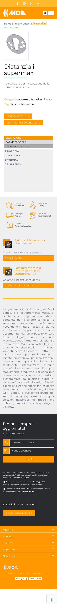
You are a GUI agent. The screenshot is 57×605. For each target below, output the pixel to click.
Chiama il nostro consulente (23, 123)
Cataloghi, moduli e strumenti (19, 513)
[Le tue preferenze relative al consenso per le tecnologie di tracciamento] (52, 600)
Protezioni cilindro (41, 99)
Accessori (23, 99)
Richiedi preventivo (18, 116)
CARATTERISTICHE (16, 142)
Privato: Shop (21, 23)
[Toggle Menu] (51, 13)
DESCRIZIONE (13, 137)
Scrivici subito (14, 258)
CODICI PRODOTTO (17, 146)
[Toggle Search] (45, 13)
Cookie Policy (35, 579)
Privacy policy (39, 482)
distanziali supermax (22, 104)
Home (7, 23)
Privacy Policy (21, 579)
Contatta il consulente (19, 285)
